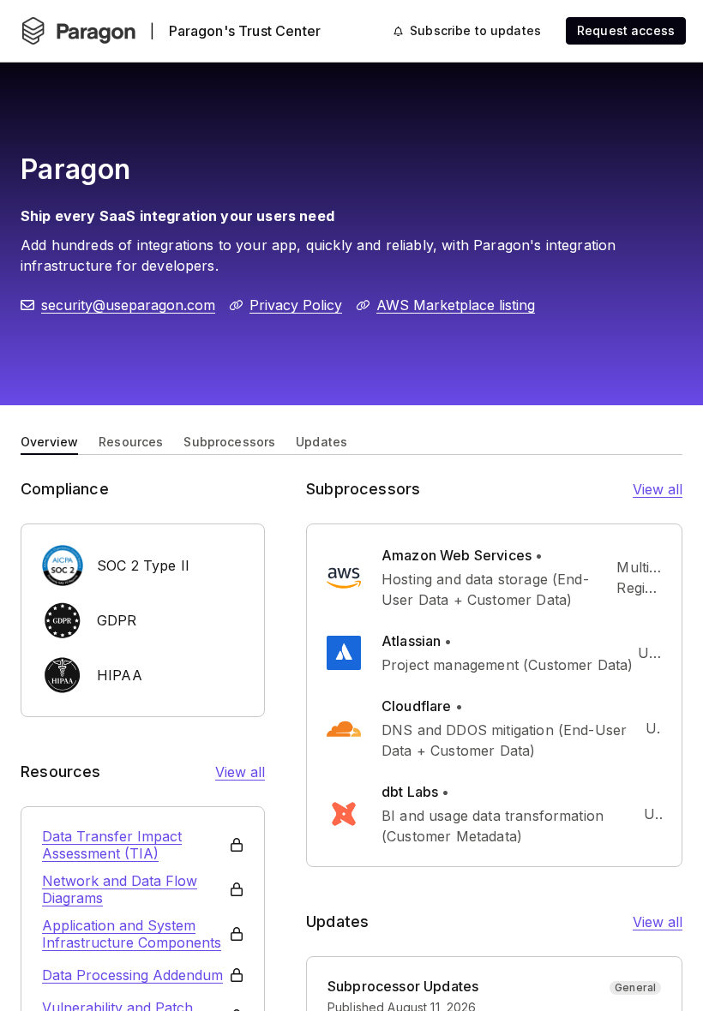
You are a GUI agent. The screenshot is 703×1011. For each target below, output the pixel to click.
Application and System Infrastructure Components (131, 934)
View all (240, 772)
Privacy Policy (295, 305)
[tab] (49, 440)
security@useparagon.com (128, 305)
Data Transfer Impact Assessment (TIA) (112, 845)
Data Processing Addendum (132, 975)
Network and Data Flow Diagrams (119, 889)
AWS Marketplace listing (455, 305)
